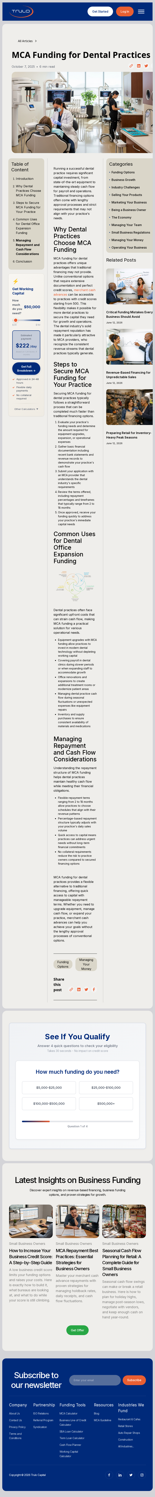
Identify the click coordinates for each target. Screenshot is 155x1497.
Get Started (100, 11)
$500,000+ (106, 1103)
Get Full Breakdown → (26, 368)
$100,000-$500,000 (49, 1103)
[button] (140, 11)
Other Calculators (26, 408)
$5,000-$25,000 (49, 1088)
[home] (21, 11)
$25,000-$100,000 (106, 1088)
